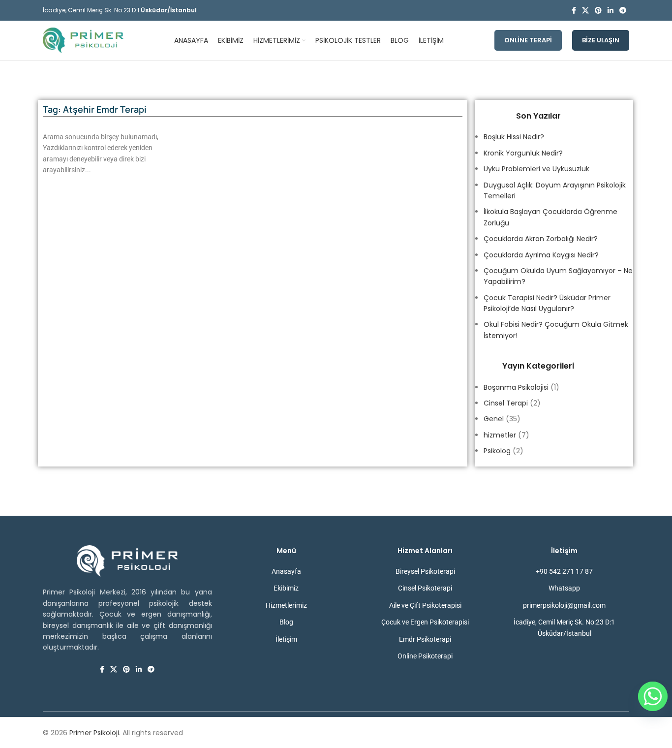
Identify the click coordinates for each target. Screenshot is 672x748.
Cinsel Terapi (506, 403)
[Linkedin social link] (610, 10)
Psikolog (497, 451)
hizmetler (500, 435)
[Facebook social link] (574, 10)
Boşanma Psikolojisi (516, 387)
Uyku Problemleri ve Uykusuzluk (536, 169)
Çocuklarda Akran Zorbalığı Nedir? (541, 239)
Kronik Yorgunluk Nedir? (523, 153)
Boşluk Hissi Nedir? (514, 137)
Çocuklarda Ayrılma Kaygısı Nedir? (541, 255)
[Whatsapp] (653, 696)
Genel (494, 419)
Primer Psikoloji (94, 733)
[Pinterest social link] (598, 10)
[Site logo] (83, 40)
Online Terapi (528, 40)
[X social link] (585, 10)
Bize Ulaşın (600, 40)
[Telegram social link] (622, 10)
